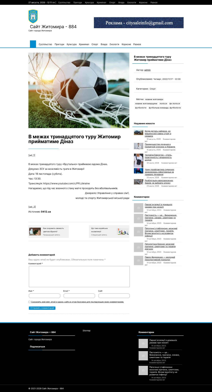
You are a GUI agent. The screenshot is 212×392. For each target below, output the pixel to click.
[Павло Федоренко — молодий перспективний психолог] (138, 260)
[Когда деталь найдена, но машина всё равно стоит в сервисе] (138, 132)
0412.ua (46, 211)
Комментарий (35, 263)
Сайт (100, 291)
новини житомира (154, 99)
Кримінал (101, 2)
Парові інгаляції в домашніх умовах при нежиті (158, 205)
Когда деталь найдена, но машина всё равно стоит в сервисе (158, 133)
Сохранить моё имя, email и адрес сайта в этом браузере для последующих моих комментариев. (77, 302)
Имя (31, 291)
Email (66, 291)
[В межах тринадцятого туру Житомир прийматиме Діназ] (78, 90)
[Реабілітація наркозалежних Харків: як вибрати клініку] (138, 181)
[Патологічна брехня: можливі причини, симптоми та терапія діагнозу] (138, 247)
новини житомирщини (146, 103)
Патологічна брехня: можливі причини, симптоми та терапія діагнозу (160, 246)
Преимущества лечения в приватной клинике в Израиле (160, 145)
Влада (121, 2)
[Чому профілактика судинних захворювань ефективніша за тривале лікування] (138, 170)
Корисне (143, 2)
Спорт (112, 2)
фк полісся (174, 103)
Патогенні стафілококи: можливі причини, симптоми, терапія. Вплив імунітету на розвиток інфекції (161, 232)
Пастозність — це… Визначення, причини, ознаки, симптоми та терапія (161, 217)
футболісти (140, 108)
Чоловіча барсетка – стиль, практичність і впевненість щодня (158, 157)
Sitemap (86, 330)
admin (147, 70)
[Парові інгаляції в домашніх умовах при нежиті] (138, 207)
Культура (89, 2)
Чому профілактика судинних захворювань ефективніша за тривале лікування (159, 172)
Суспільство (64, 2)
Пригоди (77, 2)
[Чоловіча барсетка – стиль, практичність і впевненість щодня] (138, 161)
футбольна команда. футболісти (165, 108)
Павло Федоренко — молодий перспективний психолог (160, 258)
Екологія (131, 2)
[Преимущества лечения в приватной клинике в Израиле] (138, 146)
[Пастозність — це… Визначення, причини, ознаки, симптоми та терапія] (138, 218)
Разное (154, 2)
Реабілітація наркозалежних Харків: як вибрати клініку (159, 181)
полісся (163, 103)
